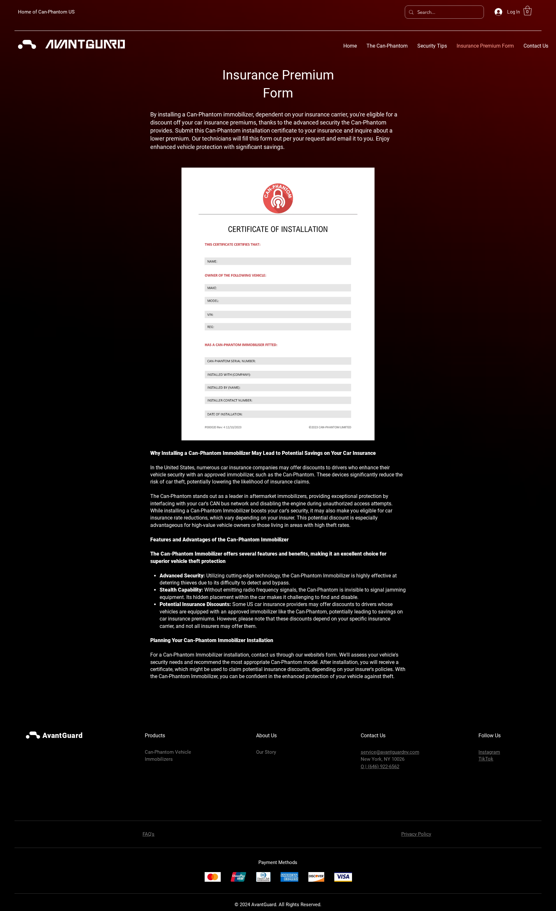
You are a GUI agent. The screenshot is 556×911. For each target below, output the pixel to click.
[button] (528, 10)
